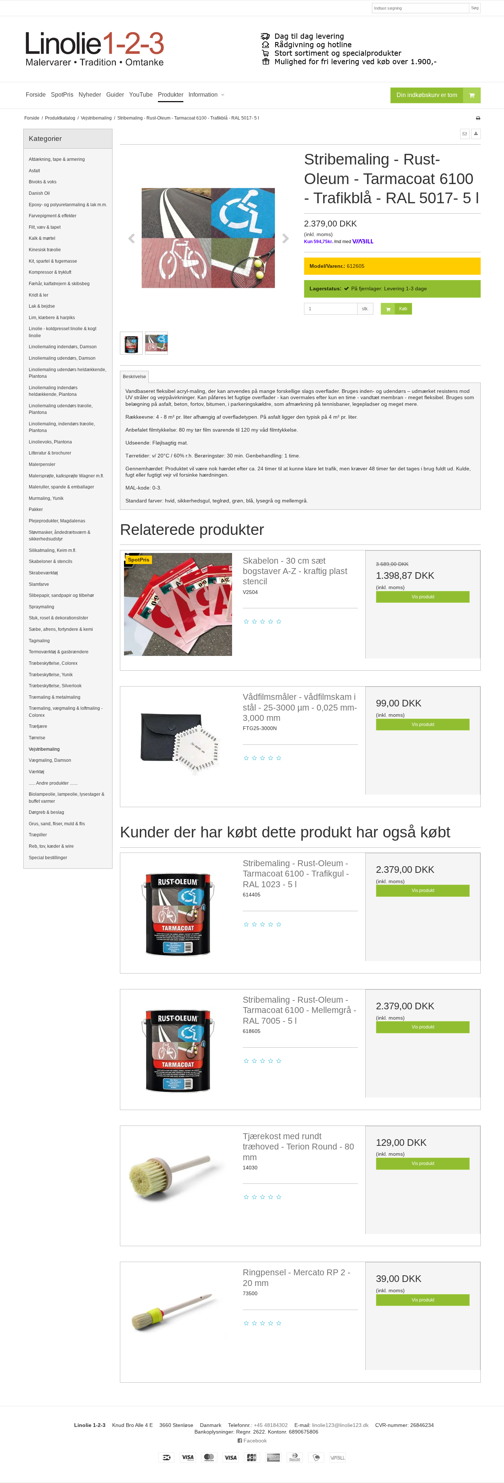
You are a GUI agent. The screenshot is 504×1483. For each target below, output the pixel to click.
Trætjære (38, 726)
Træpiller (38, 834)
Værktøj (36, 771)
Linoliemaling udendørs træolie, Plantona (61, 409)
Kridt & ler (38, 295)
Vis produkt (423, 596)
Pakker (36, 509)
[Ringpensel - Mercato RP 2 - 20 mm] (177, 1319)
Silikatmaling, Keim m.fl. (52, 550)
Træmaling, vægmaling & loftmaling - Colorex (66, 712)
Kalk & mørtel (42, 238)
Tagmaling (39, 640)
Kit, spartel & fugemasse (53, 261)
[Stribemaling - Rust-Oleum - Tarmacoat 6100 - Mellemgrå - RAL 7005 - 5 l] (177, 1047)
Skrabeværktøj (43, 572)
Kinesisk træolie (45, 249)
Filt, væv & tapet (45, 227)
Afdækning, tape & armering (57, 159)
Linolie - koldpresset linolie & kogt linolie (62, 332)
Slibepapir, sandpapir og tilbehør (61, 595)
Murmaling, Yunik (46, 498)
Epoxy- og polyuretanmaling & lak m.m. (68, 204)
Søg (475, 8)
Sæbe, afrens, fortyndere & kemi (61, 629)
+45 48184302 (271, 1425)
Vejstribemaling (44, 749)
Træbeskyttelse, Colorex (53, 663)
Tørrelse (37, 737)
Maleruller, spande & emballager (61, 487)
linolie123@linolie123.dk (340, 1425)
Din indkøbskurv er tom (427, 95)
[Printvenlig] (478, 118)
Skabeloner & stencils (50, 561)
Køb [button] (403, 308)
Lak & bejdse (42, 306)
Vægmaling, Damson (50, 760)
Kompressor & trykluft (50, 272)
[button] (465, 134)
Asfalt (34, 170)
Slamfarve (39, 584)
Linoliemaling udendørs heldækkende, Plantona (67, 373)
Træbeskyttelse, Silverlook (55, 685)
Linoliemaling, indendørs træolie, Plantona (62, 427)
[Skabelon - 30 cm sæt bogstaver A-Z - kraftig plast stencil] (177, 608)
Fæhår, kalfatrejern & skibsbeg (59, 283)
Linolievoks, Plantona (50, 442)
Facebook (254, 1441)
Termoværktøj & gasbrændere (59, 651)
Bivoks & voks (42, 181)
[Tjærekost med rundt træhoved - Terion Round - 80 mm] (177, 1183)
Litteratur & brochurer (50, 453)
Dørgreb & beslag (46, 812)
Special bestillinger (48, 857)
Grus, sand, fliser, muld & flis (57, 823)
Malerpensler (42, 464)
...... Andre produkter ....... (53, 783)
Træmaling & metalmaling (54, 697)
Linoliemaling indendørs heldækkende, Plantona (53, 391)
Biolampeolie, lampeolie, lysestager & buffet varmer (66, 797)
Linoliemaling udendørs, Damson (62, 358)
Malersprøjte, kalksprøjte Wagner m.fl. (66, 475)
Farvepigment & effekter (52, 215)
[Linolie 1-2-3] (252, 49)
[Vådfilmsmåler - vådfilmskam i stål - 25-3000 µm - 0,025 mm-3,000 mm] (177, 744)
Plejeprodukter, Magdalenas (57, 520)
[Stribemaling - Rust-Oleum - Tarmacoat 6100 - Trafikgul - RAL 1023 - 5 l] (177, 910)
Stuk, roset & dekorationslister (58, 617)
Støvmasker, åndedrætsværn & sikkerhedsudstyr (59, 536)
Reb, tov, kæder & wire (51, 846)
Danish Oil (39, 193)
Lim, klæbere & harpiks (52, 317)
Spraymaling (41, 606)
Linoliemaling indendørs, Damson (63, 346)
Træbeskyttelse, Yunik (51, 674)
